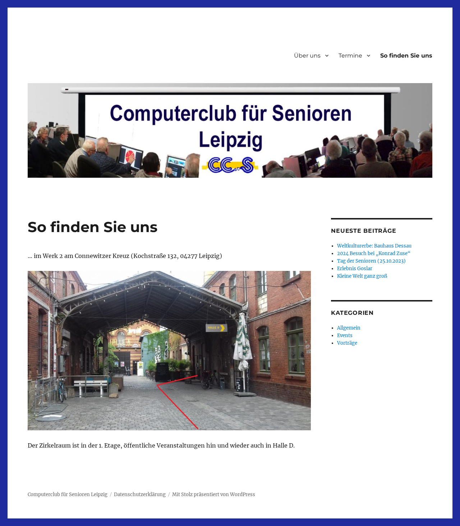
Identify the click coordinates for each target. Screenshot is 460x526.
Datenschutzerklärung (140, 494)
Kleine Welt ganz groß (362, 276)
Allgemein (348, 328)
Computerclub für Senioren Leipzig (67, 494)
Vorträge (347, 343)
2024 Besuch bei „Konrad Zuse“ (373, 253)
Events (345, 335)
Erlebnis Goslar (354, 269)
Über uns (307, 55)
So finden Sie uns (406, 55)
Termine (350, 55)
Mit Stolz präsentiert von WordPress (213, 494)
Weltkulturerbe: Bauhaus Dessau (374, 246)
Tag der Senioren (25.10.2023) (371, 261)
